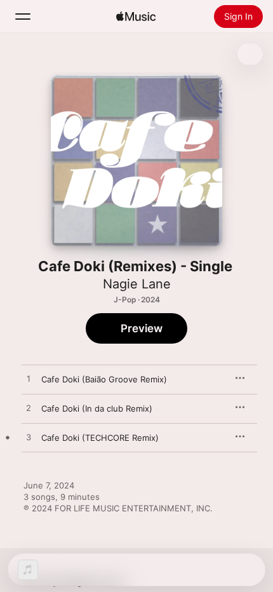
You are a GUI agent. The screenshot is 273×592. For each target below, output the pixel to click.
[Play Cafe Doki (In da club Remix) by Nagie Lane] (28, 408)
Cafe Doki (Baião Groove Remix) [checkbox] (104, 379)
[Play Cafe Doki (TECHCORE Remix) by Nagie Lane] (28, 437)
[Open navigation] (23, 16)
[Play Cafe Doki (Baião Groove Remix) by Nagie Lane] (28, 379)
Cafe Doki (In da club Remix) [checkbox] (96, 408)
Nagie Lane (137, 284)
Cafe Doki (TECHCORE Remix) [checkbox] (100, 438)
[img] (136, 16)
